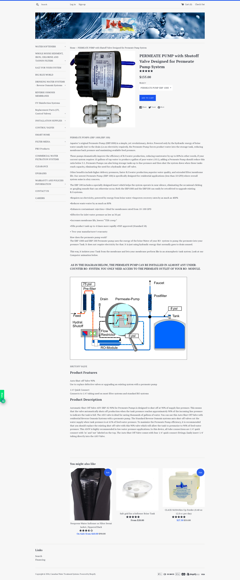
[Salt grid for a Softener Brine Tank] (137, 489)
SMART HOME (42, 134)
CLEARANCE (41, 166)
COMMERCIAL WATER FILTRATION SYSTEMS (47, 157)
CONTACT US (42, 190)
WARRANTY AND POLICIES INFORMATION (50, 182)
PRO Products (42, 148)
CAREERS (40, 198)
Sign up (82, 4)
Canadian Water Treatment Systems (64, 574)
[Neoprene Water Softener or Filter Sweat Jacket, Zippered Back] (91, 494)
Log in (73, 4)
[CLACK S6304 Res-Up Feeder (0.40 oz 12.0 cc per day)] (184, 487)
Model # (142, 83)
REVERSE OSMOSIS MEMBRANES (45, 94)
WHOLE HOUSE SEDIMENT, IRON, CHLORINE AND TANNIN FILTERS (50, 57)
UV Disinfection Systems (47, 102)
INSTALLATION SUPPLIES (50, 120)
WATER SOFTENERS (50, 46)
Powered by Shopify (88, 574)
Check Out (200, 4)
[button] (146, 70)
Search (38, 556)
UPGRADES (41, 173)
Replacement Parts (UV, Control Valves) (50, 111)
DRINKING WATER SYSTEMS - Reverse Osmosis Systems (50, 83)
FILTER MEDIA (50, 141)
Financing (40, 559)
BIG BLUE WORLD (44, 74)
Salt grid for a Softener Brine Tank (137, 513)
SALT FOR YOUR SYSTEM (48, 67)
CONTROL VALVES (50, 127)
